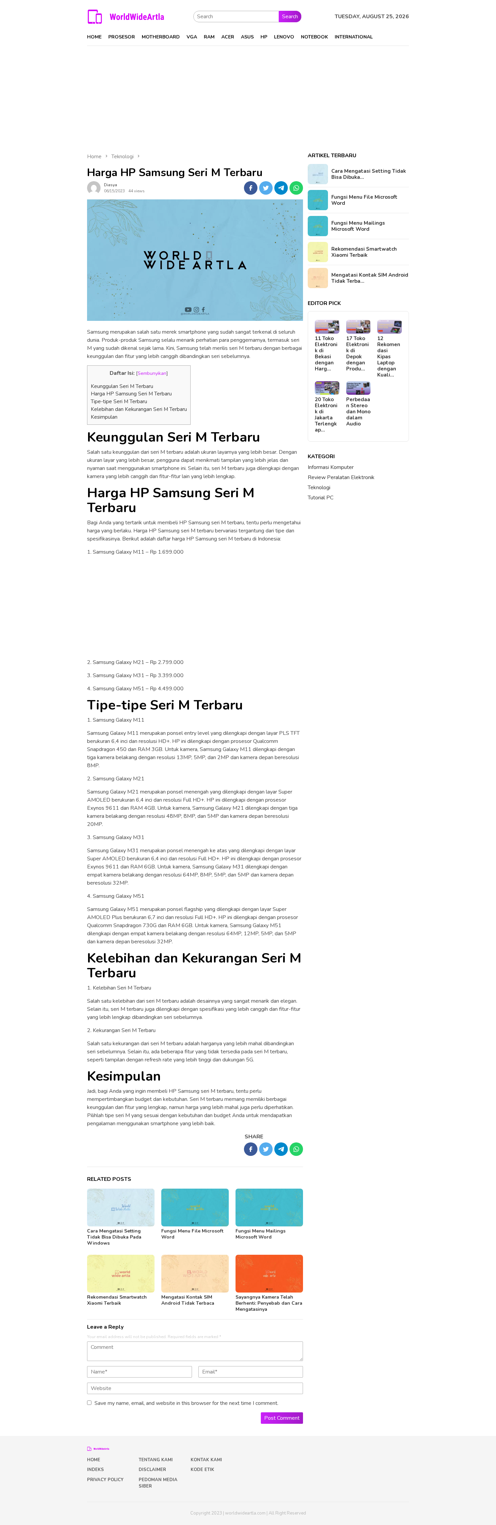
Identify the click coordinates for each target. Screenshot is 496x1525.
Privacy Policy (105, 1480)
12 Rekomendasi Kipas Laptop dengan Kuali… (388, 356)
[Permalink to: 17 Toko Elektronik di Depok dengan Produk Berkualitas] (358, 327)
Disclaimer (152, 1470)
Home (93, 1460)
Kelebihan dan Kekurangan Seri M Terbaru (139, 409)
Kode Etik (202, 1470)
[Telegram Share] (281, 188)
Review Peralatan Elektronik (341, 477)
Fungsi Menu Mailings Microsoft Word (260, 1234)
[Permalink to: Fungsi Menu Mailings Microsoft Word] (269, 1207)
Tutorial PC (320, 497)
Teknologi (319, 487)
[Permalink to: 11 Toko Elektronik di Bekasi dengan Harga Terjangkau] (327, 327)
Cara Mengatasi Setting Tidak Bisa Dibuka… (368, 174)
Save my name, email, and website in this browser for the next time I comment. (186, 1403)
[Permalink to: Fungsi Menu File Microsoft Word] (195, 1207)
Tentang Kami (156, 1460)
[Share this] (250, 188)
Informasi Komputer (331, 467)
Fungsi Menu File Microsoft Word (192, 1234)
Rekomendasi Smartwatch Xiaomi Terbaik (117, 1300)
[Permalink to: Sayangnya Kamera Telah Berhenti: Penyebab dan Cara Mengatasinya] (269, 1274)
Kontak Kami (206, 1460)
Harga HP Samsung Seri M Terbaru (131, 393)
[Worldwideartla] (126, 16)
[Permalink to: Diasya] (94, 187)
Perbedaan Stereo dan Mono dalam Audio (358, 411)
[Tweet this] (266, 188)
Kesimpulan (104, 417)
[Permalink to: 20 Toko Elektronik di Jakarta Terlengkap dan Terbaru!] (327, 388)
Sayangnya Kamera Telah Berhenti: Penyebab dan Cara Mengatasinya (269, 1303)
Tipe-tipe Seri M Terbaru (119, 401)
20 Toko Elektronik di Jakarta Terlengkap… (326, 414)
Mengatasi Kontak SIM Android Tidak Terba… (369, 278)
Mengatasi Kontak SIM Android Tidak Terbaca (187, 1300)
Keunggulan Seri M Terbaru (122, 386)
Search (290, 16)
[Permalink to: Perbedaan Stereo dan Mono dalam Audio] (358, 388)
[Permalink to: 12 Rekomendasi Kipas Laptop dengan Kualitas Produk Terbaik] (389, 327)
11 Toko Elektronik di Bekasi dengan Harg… (326, 353)
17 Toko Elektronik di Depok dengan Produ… (357, 353)
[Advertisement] (248, 96)
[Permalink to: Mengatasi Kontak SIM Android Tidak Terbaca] (195, 1274)
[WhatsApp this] (296, 188)
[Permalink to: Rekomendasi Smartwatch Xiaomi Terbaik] (121, 1274)
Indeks (95, 1470)
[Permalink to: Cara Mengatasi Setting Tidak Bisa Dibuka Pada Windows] (121, 1207)
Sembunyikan (152, 373)
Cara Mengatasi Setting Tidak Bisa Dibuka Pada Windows (114, 1237)
